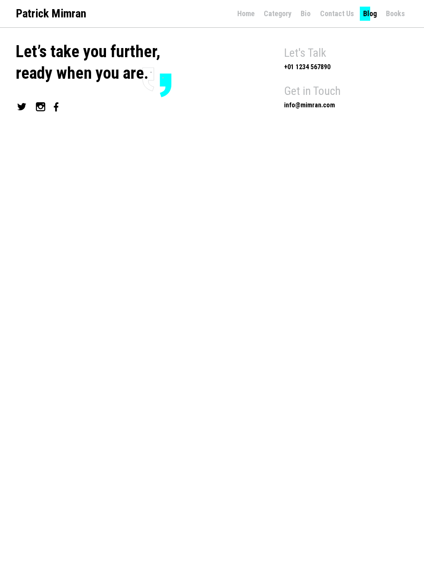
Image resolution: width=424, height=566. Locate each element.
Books (395, 13)
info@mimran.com (309, 105)
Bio (306, 13)
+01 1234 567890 (307, 67)
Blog (370, 13)
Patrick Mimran (51, 13)
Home (246, 13)
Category (278, 13)
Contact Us (337, 13)
